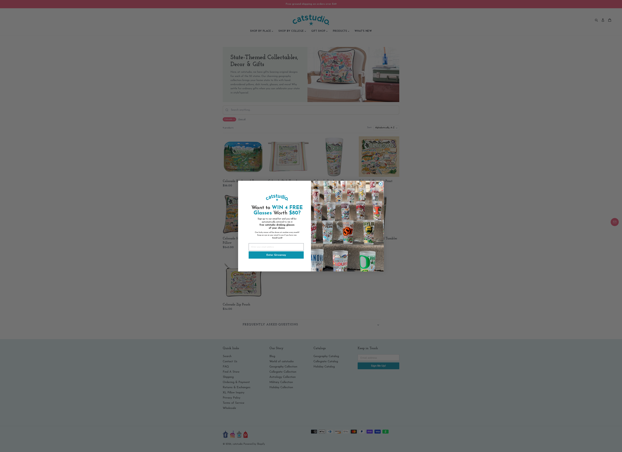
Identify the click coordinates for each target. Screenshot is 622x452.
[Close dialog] (381, 184)
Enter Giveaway (276, 255)
